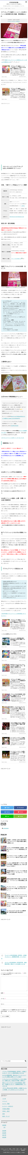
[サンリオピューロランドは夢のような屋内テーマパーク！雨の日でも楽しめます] (3, 856)
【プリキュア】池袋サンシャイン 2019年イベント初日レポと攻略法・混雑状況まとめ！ (18, 67)
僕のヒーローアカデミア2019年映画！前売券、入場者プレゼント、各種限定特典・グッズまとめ (14, 1084)
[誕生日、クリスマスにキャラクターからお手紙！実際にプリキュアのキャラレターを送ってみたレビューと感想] (3, 895)
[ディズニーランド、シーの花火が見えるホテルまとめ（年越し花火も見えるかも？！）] (3, 887)
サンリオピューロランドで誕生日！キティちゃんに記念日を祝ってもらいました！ (17, 739)
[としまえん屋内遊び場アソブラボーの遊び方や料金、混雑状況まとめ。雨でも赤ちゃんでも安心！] (3, 863)
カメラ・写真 (5, 1103)
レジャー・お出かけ (16, 21)
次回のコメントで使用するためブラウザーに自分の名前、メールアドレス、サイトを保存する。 (13, 1011)
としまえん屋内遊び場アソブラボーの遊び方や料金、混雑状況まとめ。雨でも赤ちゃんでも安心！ (17, 864)
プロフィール (6, 1150)
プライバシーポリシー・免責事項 (17, 1150)
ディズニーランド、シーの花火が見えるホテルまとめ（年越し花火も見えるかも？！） (17, 888)
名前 (3, 993)
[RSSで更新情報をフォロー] (5, 824)
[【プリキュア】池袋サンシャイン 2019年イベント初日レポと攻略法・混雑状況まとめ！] (3, 903)
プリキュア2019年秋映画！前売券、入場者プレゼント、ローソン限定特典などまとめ (17, 652)
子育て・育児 (5, 1111)
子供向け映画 (5, 1108)
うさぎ (4, 1098)
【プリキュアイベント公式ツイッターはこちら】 (12, 437)
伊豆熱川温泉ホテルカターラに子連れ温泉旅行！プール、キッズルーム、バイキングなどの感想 (17, 872)
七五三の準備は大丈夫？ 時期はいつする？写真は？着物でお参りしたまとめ (17, 724)
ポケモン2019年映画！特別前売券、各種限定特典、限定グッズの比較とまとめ (16, 963)
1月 (4, 1127)
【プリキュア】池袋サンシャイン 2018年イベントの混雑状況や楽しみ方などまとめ (18, 90)
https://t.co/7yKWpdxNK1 (16, 416)
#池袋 (5, 418)
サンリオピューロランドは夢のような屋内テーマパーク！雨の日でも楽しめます (17, 753)
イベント (9, 21)
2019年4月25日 (14, 425)
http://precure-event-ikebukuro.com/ (17, 216)
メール (3, 998)
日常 (3, 1113)
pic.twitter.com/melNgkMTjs (13, 418)
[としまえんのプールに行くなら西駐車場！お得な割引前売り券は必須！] (3, 911)
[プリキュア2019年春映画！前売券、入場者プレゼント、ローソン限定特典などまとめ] (3, 848)
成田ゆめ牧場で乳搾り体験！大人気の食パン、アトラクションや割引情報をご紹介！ (17, 880)
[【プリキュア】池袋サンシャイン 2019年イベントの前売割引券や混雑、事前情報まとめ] (7, 812)
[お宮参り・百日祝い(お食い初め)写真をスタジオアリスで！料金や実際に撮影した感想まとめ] (3, 840)
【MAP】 (23, 205)
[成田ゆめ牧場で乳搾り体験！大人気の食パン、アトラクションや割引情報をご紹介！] (3, 879)
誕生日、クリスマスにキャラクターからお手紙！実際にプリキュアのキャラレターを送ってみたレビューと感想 (17, 708)
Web (25, 1149)
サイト (2, 1004)
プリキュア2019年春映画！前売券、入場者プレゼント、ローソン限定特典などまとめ (17, 695)
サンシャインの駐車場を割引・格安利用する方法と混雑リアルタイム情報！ (17, 639)
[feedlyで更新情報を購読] (2, 824)
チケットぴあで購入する (16, 258)
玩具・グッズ (5, 1116)
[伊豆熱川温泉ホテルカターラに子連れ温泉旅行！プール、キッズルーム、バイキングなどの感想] (3, 871)
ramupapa (6, 828)
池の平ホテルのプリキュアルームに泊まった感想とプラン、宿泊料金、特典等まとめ (17, 666)
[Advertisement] (14, 119)
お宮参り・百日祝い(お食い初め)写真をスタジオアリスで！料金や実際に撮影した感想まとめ (17, 841)
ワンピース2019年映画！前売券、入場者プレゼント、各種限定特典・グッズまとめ (14, 957)
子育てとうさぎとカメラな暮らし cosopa (16, 1152)
